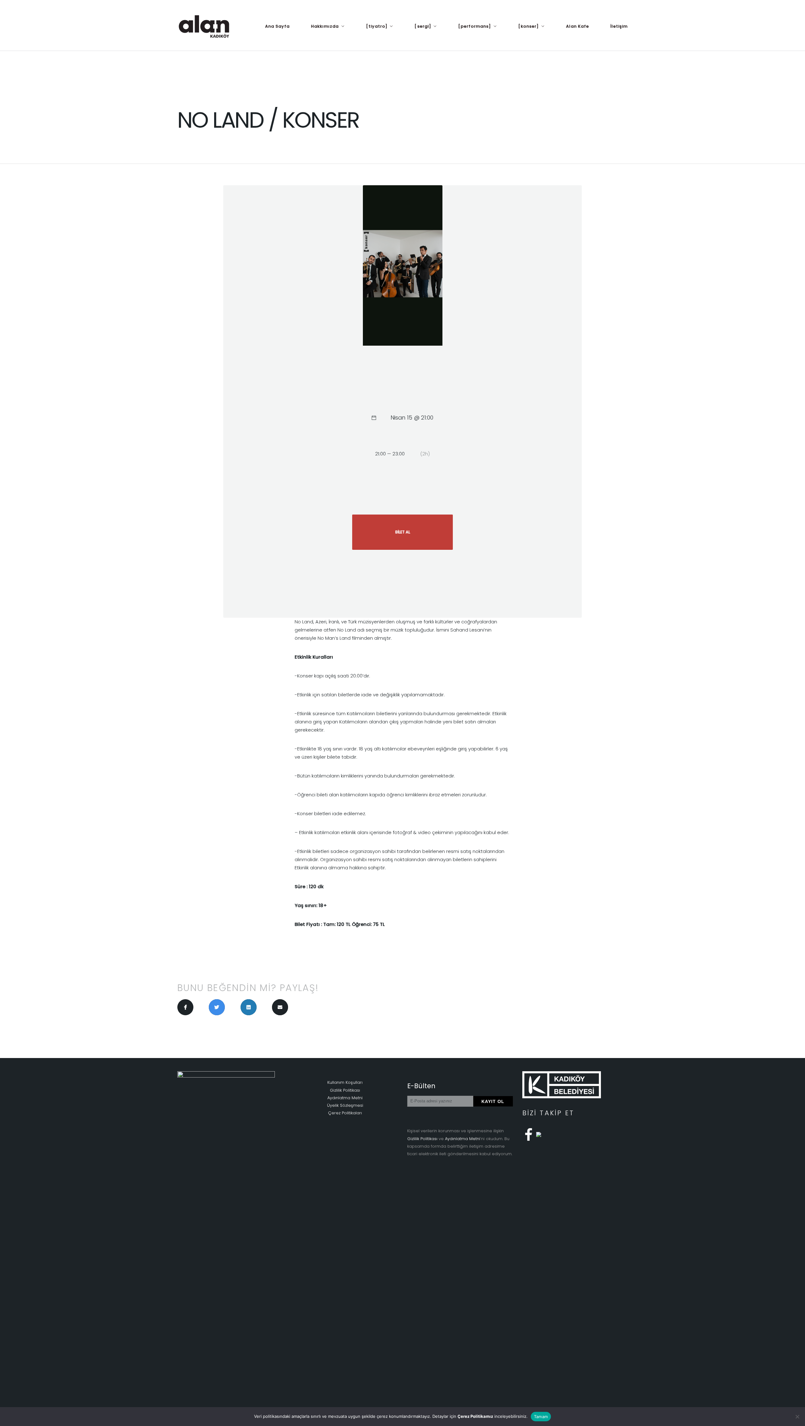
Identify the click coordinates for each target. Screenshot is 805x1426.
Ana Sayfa (277, 26)
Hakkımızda (325, 26)
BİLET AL (402, 532)
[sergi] (422, 26)
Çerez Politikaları (345, 1113)
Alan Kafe (577, 26)
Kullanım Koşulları (345, 1082)
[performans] (474, 26)
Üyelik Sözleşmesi (345, 1105)
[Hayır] (797, 1416)
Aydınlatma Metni (345, 1097)
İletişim (619, 26)
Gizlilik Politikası (345, 1090)
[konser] (528, 26)
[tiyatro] (376, 26)
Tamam (541, 1416)
